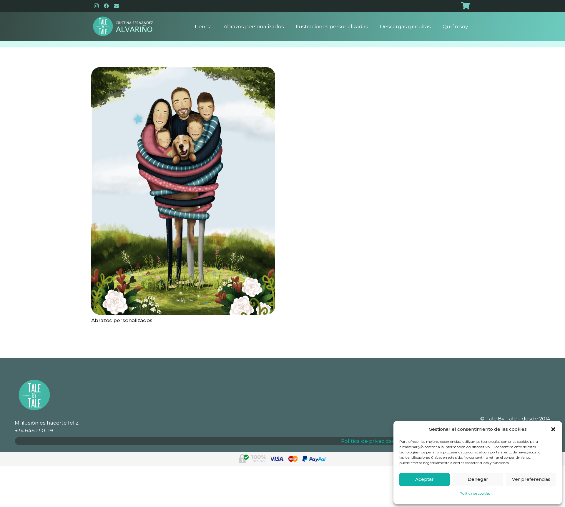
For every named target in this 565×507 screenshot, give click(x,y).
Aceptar (424, 479)
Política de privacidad (368, 441)
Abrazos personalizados (121, 320)
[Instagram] (96, 6)
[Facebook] (106, 6)
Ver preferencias (531, 479)
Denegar (478, 479)
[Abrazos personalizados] (183, 71)
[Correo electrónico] (116, 6)
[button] (553, 429)
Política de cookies (475, 493)
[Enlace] (122, 26)
